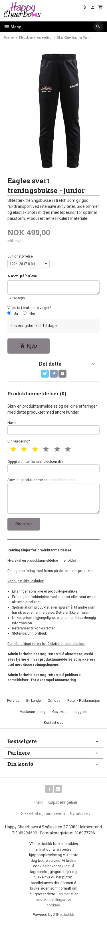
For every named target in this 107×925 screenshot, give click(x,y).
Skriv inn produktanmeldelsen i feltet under (41, 480)
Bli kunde (33, 701)
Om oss (54, 701)
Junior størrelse (20, 256)
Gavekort (59, 712)
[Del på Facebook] (54, 374)
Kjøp (32, 346)
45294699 (28, 833)
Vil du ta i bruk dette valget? (29, 308)
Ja (16, 314)
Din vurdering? (18, 441)
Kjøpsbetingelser (63, 802)
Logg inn (80, 712)
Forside (9, 37)
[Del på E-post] (62, 374)
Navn (11, 423)
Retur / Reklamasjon (83, 701)
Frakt (38, 802)
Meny (15, 27)
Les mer (64, 894)
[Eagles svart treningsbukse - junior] (53, 111)
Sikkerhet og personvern (43, 813)
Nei (32, 314)
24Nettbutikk (63, 914)
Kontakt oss (53, 723)
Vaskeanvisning (32, 712)
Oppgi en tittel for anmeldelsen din (35, 462)
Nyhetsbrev (80, 813)
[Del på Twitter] (45, 374)
